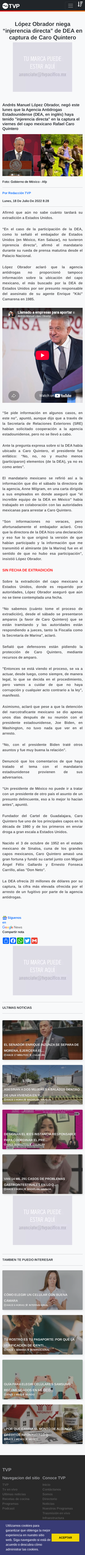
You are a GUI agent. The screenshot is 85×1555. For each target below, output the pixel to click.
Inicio (46, 1484)
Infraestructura (53, 1518)
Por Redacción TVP (16, 193)
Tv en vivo (9, 1489)
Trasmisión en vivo (56, 1513)
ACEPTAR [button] (65, 1537)
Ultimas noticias (14, 1494)
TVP (5, 1484)
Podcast (8, 1508)
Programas (10, 1503)
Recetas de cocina (15, 1499)
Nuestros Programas (57, 1508)
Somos (47, 1494)
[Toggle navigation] (70, 6)
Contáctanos (51, 1489)
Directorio (49, 1499)
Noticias (48, 1503)
